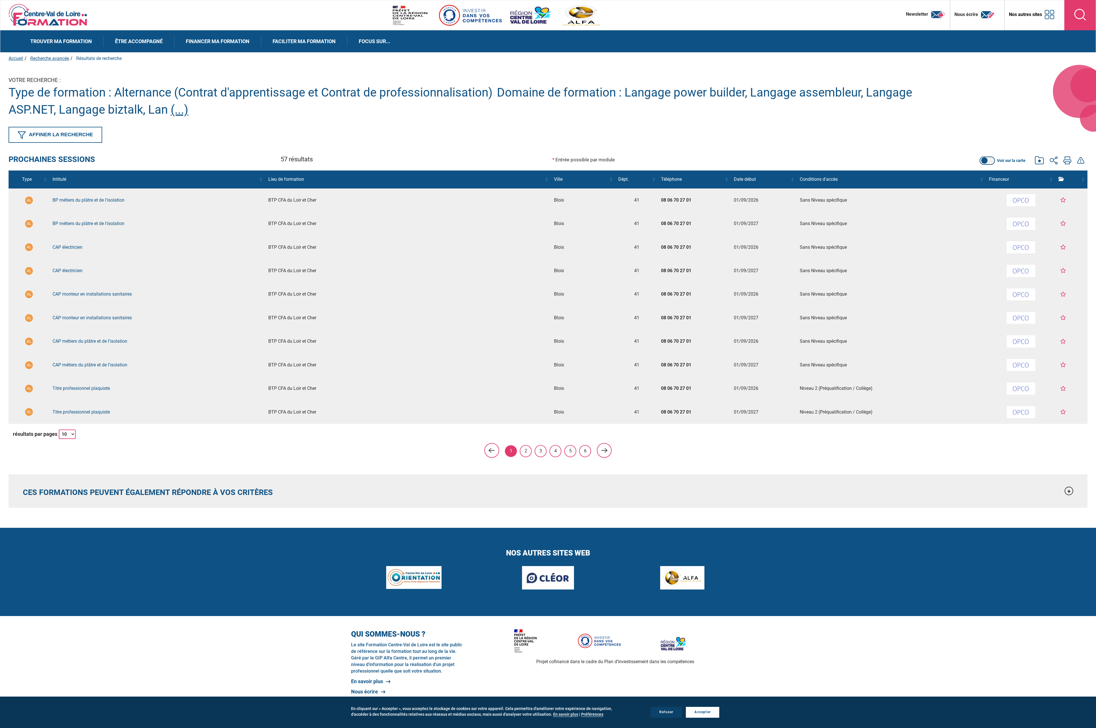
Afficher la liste (964, 160)
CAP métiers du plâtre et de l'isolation (90, 341)
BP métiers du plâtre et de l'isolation (88, 200)
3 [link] (540, 451)
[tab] (548, 491)
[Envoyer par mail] (1054, 161)
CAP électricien (67, 247)
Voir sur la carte (1011, 160)
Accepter (702, 712)
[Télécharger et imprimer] (1067, 161)
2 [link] (526, 451)
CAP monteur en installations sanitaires (92, 294)
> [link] (604, 450)
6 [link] (585, 451)
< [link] (491, 450)
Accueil (16, 58)
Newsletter (917, 14)
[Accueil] (48, 14)
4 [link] (555, 451)
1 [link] (511, 451)
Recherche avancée (49, 58)
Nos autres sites (1025, 14)
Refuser (666, 712)
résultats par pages (35, 434)
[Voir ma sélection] (1039, 161)
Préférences (592, 714)
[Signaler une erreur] (1081, 161)
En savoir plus (367, 681)
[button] (45, 179)
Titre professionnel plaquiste (81, 388)
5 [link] (570, 451)
